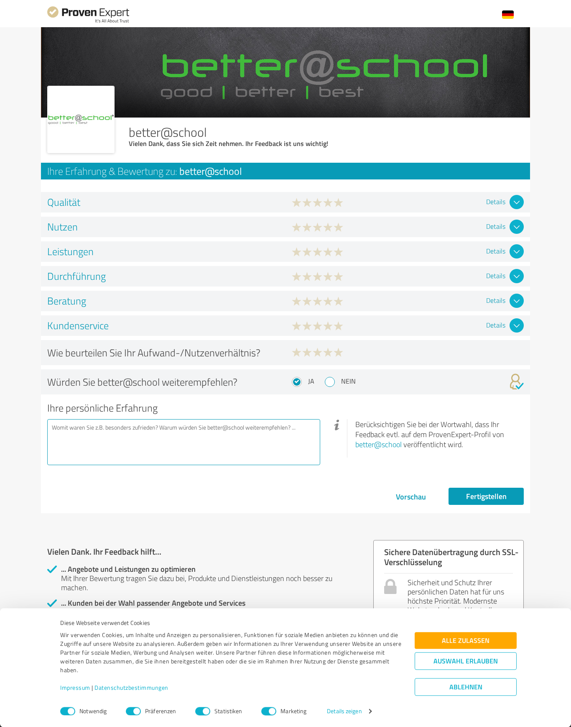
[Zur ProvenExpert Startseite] (88, 22)
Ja (311, 381)
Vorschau (411, 496)
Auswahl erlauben (465, 661)
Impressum (75, 688)
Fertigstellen (486, 496)
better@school (378, 444)
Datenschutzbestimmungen (131, 688)
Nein (348, 381)
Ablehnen (465, 687)
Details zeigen (344, 711)
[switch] (133, 711)
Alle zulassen (465, 640)
